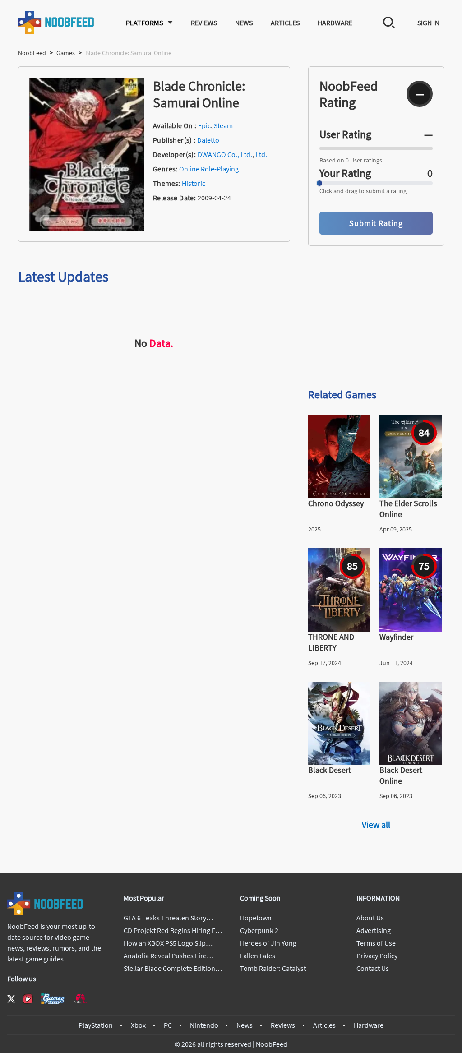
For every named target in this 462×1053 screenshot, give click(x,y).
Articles (285, 22)
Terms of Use (376, 942)
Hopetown (256, 917)
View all (376, 824)
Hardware (335, 22)
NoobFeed (32, 53)
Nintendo (204, 1025)
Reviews (204, 22)
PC (168, 1025)
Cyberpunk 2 (259, 930)
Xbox (138, 1025)
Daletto (208, 139)
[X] (11, 999)
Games (65, 53)
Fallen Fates (257, 955)
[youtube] (28, 998)
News (244, 22)
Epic (204, 125)
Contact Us (372, 968)
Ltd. (261, 154)
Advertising (373, 930)
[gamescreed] (53, 998)
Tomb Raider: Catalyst (273, 968)
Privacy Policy (376, 955)
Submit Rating (376, 223)
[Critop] (80, 998)
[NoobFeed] (56, 22)
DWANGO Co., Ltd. (225, 154)
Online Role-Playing (209, 168)
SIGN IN (428, 22)
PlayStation (96, 1025)
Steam (223, 125)
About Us (370, 917)
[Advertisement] (376, 316)
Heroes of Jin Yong (268, 942)
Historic (193, 183)
